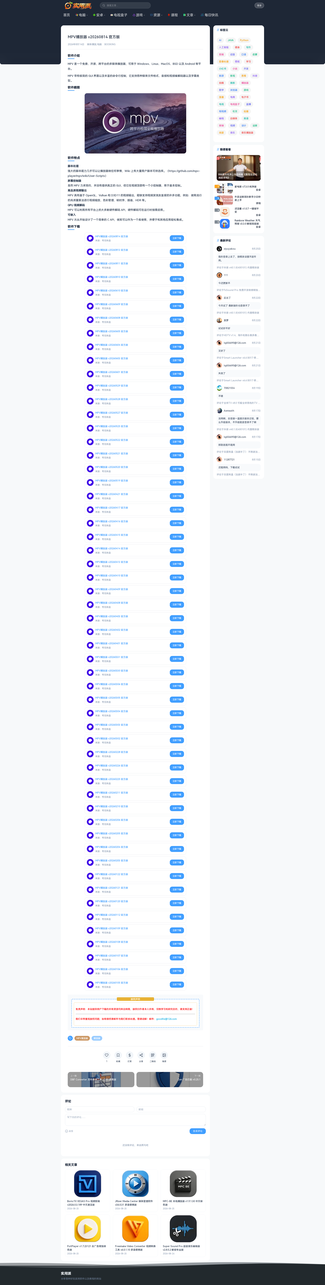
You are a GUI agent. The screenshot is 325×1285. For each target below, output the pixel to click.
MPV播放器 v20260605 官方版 (111, 331)
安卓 (99, 15)
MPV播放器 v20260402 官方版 (111, 629)
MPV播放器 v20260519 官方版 (111, 480)
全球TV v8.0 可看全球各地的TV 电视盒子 (245, 402)
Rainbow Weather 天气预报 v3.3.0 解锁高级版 (247, 222)
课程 (174, 15)
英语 (246, 118)
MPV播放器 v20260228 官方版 (111, 752)
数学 (221, 90)
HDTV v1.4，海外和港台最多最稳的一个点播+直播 (250, 335)
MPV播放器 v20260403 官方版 (111, 616)
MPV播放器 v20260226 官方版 (111, 765)
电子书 (244, 97)
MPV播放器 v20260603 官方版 (111, 358)
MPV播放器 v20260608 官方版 (111, 317)
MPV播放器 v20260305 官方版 (111, 697)
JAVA (231, 40)
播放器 (97, 1038)
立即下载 (176, 238)
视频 (232, 125)
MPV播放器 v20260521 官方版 (111, 453)
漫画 (221, 97)
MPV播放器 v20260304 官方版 (111, 711)
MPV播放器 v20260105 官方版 (111, 982)
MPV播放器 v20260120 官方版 (111, 901)
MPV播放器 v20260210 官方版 (111, 806)
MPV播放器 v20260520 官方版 (111, 467)
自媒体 (233, 118)
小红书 (222, 68)
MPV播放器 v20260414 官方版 (111, 548)
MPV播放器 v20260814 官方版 (111, 236)
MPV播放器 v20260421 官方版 (111, 494)
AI (220, 40)
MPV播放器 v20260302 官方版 (111, 738)
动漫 (232, 54)
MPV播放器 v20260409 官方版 (111, 589)
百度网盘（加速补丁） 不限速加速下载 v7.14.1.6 (249, 451)
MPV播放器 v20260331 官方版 (111, 657)
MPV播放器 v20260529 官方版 (111, 385)
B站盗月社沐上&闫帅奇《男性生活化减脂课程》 (237, 176)
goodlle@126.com (166, 1018)
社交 (235, 111)
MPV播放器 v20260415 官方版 (111, 534)
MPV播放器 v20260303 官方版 (111, 724)
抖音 (255, 75)
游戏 (139, 15)
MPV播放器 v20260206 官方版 (111, 819)
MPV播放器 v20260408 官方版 (111, 602)
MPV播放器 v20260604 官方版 (111, 344)
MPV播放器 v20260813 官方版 (111, 249)
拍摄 (221, 82)
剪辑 (221, 54)
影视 (232, 75)
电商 (232, 97)
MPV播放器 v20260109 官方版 (111, 928)
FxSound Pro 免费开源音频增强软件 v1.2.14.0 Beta (251, 290)
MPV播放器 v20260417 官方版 (111, 507)
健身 (237, 47)
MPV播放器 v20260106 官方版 (111, 969)
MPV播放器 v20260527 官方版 (111, 412)
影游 (221, 75)
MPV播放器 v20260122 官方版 (111, 874)
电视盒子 (120, 15)
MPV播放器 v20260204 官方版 (111, 847)
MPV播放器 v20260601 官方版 (111, 372)
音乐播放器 (247, 132)
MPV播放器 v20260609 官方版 (111, 304)
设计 (243, 125)
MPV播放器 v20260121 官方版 (111, 887)
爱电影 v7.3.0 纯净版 (245, 186)
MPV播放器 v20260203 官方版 (111, 860)
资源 (157, 15)
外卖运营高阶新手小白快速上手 (248, 198)
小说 (235, 68)
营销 (221, 125)
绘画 (246, 111)
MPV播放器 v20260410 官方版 (111, 575)
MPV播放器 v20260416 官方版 (111, 521)
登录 (259, 5)
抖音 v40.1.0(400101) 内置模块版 (241, 267)
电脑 (82, 15)
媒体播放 (91, 44)
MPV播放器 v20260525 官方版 (111, 426)
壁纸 (237, 61)
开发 (246, 68)
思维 (243, 75)
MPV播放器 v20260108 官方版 (111, 941)
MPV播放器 (82, 1038)
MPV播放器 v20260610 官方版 (111, 290)
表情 (71, 1131)
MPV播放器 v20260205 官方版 (111, 833)
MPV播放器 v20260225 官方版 (111, 779)
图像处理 (224, 61)
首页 (66, 15)
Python (244, 40)
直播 (248, 104)
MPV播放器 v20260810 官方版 (111, 277)
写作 (248, 47)
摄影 (232, 82)
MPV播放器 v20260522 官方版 (111, 440)
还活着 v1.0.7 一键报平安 (247, 210)
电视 (221, 104)
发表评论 (197, 1131)
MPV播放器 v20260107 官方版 (111, 955)
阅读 (221, 132)
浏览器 (233, 90)
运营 (255, 125)
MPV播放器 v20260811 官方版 (111, 263)
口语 (243, 54)
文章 (190, 15)
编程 (221, 118)
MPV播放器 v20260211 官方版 (111, 792)
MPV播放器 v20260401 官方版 (111, 643)
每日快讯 (211, 15)
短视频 (222, 111)
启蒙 (255, 54)
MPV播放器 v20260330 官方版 (111, 670)
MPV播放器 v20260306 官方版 (111, 684)
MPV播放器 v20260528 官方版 (111, 399)
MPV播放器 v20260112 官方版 (111, 914)
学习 (248, 61)
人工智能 (224, 47)
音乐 (232, 132)
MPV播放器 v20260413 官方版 (111, 562)
